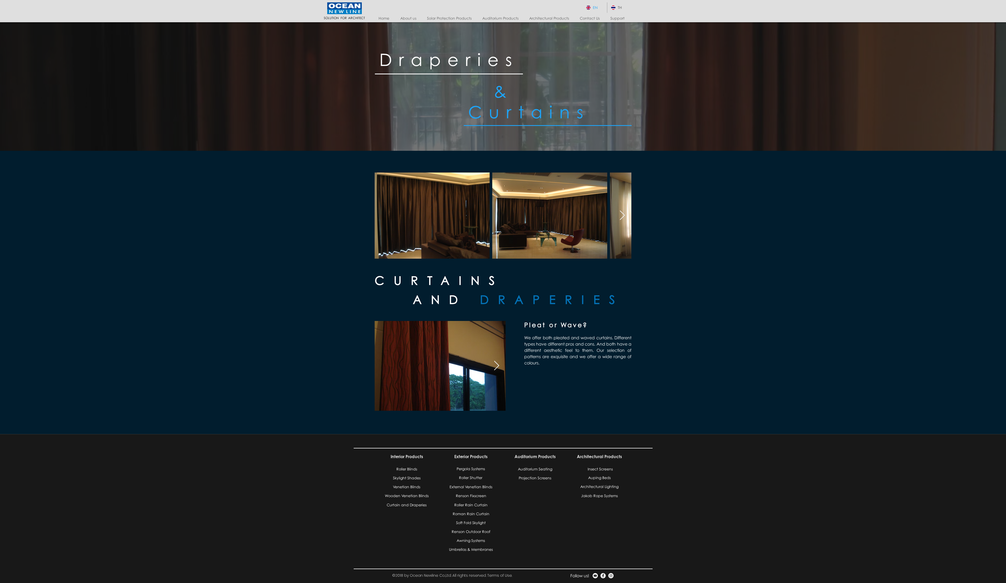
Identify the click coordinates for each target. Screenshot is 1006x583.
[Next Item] (622, 215)
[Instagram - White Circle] (611, 575)
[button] (450, 18)
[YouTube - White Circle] (595, 575)
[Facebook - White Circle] (603, 575)
